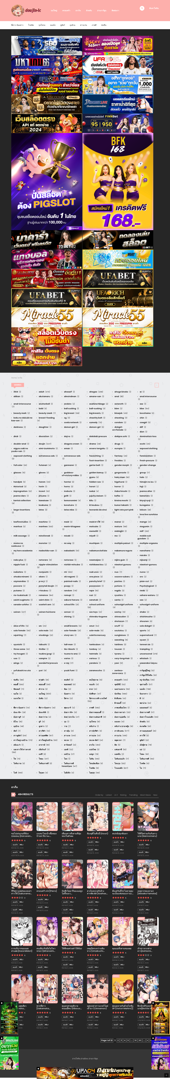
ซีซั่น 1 (21, 845)
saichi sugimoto (23, 600)
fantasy (120, 456)
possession (96, 586)
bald (42, 408)
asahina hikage (98, 404)
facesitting (96, 456)
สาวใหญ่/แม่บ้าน (47, 740)
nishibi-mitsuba (73, 564)
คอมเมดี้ (44, 684)
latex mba (70, 509)
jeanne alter (147, 491)
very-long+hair (123, 658)
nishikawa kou (98, 564)
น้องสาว (69, 693)
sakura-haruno (73, 600)
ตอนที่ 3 (15, 852)
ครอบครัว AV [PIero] (47, 891)
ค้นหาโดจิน (154, 8)
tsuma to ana (72, 653)
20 (140, 1040)
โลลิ (18, 772)
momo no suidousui (17, 544)
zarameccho (97, 670)
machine (44, 522)
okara (43, 576)
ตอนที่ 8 (40, 900)
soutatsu (120, 630)
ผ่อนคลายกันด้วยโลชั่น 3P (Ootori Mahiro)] (122, 1007)
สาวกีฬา (44, 731)
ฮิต (117, 744)
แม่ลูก (93, 754)
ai (141, 391)
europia (119, 448)
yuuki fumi (70, 670)
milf (144, 531)
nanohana (146, 550)
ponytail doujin (48, 586)
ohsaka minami (22, 576)
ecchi (144, 443)
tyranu (119, 653)
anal (119, 396)
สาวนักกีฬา (95, 731)
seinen (19, 612)
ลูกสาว (43, 726)
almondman (71, 396)
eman (68, 448)
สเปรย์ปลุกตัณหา (120, 833)
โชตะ (144, 754)
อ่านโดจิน (76, 1058)
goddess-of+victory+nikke (72, 474)
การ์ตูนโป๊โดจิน (148, 675)
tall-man (70, 644)
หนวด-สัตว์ (96, 740)
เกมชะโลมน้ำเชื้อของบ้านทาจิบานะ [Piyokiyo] (47, 836)
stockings (45, 635)
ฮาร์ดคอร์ (70, 744)
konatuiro (70, 505)
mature (120, 526)
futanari (44, 465)
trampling (146, 649)
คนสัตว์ (68, 679)
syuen (144, 640)
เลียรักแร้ (44, 749)
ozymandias (21, 581)
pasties (119, 581)
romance (45, 595)
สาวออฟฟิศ (45, 735)
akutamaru (45, 396)
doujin (44, 443)
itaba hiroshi (122, 491)
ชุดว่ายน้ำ (145, 684)
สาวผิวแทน (121, 731)
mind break (45, 535)
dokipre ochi (122, 436)
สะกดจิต (145, 726)
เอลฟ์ (68, 749)
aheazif (69, 391)
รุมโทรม (42, 25)
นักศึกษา (95, 693)
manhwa (45, 526)
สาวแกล (95, 735)
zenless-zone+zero (119, 672)
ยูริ (41, 721)
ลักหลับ (89, 10)
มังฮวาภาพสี (146, 712)
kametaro (146, 496)
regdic (119, 590)
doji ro (68, 436)
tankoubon (96, 644)
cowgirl (144, 422)
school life (71, 604)
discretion (45, 436)
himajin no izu (147, 482)
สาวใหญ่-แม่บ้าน (22, 740)
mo (117, 535)
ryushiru (120, 595)
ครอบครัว (66, 10)
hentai (69, 482)
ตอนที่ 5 (141, 902)
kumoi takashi (122, 505)
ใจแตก (43, 772)
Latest (109, 795)
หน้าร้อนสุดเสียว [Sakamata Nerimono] (18, 1008)
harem (44, 482)
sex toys (95, 612)
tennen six (146, 644)
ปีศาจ (68, 698)
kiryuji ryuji (146, 500)
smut (94, 626)
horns (68, 486)
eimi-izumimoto (48, 448)
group (144, 472)
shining (69, 616)
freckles (120, 460)
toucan (119, 649)
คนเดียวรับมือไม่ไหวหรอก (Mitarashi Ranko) (46, 951)
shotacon (121, 621)
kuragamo (146, 505)
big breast (71, 413)
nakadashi (71, 550)
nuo (118, 572)
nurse (144, 572)
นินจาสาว (145, 693)
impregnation (22, 491)
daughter (44, 427)
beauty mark (21, 413)
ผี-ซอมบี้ (120, 703)
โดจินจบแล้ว (121, 758)
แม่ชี (42, 754)
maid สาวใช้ (96, 522)
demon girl (71, 427)
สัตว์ (16, 731)
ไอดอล (94, 772)
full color (20, 465)
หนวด (68, 740)
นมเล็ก (53, 25)
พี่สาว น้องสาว (21, 707)
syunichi (19, 644)
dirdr (17, 436)
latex (42, 509)
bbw (144, 408)
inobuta (69, 491)
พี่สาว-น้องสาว (17, 25)
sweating (121, 640)
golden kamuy (98, 472)
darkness (19, 427)
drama (95, 443)
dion (143, 431)
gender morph (123, 465)
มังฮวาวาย (44, 717)
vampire (44, 658)
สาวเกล (70, 735)
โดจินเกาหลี (45, 763)
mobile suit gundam (144, 537)
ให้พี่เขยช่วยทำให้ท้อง (72, 948)
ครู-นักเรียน (147, 679)
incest (44, 491)
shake (144, 612)
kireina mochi (122, 500)
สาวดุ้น (69, 731)
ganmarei (70, 465)
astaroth (120, 404)
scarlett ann (46, 604)
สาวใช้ (144, 735)
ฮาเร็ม (78, 10)
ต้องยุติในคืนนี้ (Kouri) (97, 833)
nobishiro (19, 572)
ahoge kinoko (122, 391)
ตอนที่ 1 (40, 852)
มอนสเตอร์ (145, 707)
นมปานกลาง (122, 689)
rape (94, 590)
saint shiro (45, 600)
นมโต (17, 693)
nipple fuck (20, 564)
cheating (120, 417)
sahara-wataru (148, 595)
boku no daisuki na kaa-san (21, 419)
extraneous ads (48, 456)
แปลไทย (94, 749)
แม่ (142, 749)
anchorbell (45, 404)
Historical (19, 486)
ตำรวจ (43, 689)
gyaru (94, 477)
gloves (43, 472)
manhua (19, 526)
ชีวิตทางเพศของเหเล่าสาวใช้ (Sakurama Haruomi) (21, 893)
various (94, 658)
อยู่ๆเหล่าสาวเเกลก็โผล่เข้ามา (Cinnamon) (97, 1007)
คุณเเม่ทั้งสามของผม (121, 948)
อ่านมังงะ (84, 1058)
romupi (69, 595)
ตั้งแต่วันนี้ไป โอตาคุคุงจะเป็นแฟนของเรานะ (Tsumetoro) (122, 893)
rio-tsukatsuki (22, 595)
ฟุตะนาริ (69, 707)
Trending (133, 795)
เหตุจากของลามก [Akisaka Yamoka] (147, 892)
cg (67, 417)
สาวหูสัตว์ (20, 735)
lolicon (145, 509)
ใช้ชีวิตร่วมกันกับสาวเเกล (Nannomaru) (147, 835)
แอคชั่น (119, 754)
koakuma (44, 505)
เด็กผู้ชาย (145, 744)
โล (142, 768)
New (155, 795)
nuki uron (95, 572)
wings (18, 663)
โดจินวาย (19, 763)
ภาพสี (94, 25)
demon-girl (96, 427)
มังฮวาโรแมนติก (148, 717)
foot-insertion (98, 460)
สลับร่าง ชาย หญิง (123, 726)
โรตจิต (31, 25)
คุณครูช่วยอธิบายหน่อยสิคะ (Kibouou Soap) (72, 1008)
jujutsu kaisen (97, 496)
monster (44, 543)
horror (119, 486)
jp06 (67, 496)
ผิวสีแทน (120, 698)
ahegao (96, 391)
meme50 (95, 531)
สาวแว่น (83, 25)
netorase (70, 560)
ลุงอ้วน (72, 25)
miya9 (93, 535)
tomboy (95, 649)
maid (68, 522)
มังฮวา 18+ (70, 712)
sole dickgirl (147, 626)
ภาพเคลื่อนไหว (121, 707)
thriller (43, 649)
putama (19, 590)
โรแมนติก (121, 768)
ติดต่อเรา (115, 10)
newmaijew (96, 560)
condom (120, 422)
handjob (19, 482)
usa (16, 658)
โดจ (67, 758)
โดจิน (94, 758)
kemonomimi (72, 500)
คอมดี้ (18, 684)
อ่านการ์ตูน (101, 10)
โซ (16, 758)
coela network (72, 422)
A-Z (116, 795)
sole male (45, 630)
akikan (18, 396)
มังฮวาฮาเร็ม (71, 717)
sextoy (119, 612)
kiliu (92, 500)
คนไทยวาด (95, 679)
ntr (68, 572)
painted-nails (72, 581)
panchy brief (97, 581)
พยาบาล (145, 703)
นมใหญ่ (54, 10)
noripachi (44, 572)
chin (143, 417)
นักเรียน (120, 693)
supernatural (148, 635)
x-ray (68, 663)
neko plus (19, 560)
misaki (68, 535)
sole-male (96, 630)
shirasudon (121, 616)
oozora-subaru (123, 576)
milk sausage (21, 535)
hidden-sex (96, 482)
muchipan (95, 543)
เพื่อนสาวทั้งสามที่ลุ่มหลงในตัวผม (71, 835)
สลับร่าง (94, 726)
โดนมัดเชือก (96, 763)
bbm (118, 408)
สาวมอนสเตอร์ (147, 731)
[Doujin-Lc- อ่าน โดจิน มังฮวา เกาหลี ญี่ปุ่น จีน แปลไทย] (26, 10)
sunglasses (121, 635)
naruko (144, 555)
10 (136, 1040)
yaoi (118, 663)
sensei (69, 612)
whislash (145, 658)
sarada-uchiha (22, 604)
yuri (42, 670)
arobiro (69, 404)
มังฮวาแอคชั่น (122, 717)
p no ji (43, 581)
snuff (118, 626)
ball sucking (71, 408)
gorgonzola (121, 472)
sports (144, 630)
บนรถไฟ (18, 698)
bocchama (146, 413)
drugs (118, 443)
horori (94, 486)
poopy (68, 586)
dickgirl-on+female (119, 428)
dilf (142, 427)
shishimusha (147, 616)
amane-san (96, 396)
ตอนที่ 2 (40, 845)
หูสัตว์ (62, 25)
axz (142, 404)
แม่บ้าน (69, 754)
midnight (120, 531)
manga (145, 522)
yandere (95, 663)
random (70, 590)
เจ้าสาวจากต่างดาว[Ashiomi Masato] (144, 951)
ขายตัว (43, 679)
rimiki (143, 590)
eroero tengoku (98, 448)
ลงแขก (119, 721)
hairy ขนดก (121, 477)
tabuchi (44, 644)
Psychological (148, 586)
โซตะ (43, 758)
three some (21, 649)
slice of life (21, 626)
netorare (45, 560)
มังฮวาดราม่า (122, 712)
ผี (141, 698)
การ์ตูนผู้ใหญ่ (146, 670)
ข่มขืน (103, 25)
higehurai (120, 482)
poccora (19, 586)
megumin (145, 526)
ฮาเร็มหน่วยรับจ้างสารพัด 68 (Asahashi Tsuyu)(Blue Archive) (97, 894)
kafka (118, 496)
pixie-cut (145, 581)
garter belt (96, 465)
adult (44, 391)
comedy (95, 422)
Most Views (145, 795)
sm (42, 626)
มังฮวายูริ (19, 717)
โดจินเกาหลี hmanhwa (69, 765)
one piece (96, 576)
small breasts (73, 626)
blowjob (121, 413)
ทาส (93, 689)
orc (142, 576)
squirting (19, 635)
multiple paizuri (123, 543)
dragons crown (73, 443)
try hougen (20, 653)
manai (119, 522)
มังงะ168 (43, 712)
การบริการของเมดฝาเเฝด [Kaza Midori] (21, 950)
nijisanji (144, 560)
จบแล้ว (94, 684)
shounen (145, 621)
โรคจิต (144, 763)
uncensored (148, 653)
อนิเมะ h (18, 744)
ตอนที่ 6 (40, 1017)
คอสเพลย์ (70, 684)
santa (118, 600)
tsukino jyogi (46, 653)
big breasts (96, 413)
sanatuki (95, 600)
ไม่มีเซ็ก (69, 772)
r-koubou (44, 590)
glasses (19, 472)
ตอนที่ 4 (15, 845)
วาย (67, 726)
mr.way (69, 543)
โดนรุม (120, 763)
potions (119, 586)
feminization (147, 456)
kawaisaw (45, 500)
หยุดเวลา (119, 740)
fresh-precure (148, 460)
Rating (123, 795)
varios (68, 658)
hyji (142, 486)
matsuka (95, 526)
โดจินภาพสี (146, 758)
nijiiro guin (121, 560)
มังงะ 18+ (19, 712)
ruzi (92, 595)
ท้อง (67, 689)
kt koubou (95, 505)
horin (42, 486)
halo (143, 477)
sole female (22, 630)
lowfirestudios (22, 522)
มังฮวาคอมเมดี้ (96, 712)
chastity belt (97, 417)
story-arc (70, 635)
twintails (95, 653)
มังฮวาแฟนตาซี (97, 717)
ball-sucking (97, 408)
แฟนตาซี (120, 749)
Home (13, 378)
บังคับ (43, 698)
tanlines (120, 644)
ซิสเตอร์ (18, 689)
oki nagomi (71, 576)
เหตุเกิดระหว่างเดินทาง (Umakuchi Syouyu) (96, 951)
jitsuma (43, 496)
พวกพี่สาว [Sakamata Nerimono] (43, 1008)
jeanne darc (21, 496)
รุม (66, 721)
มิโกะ (17, 721)
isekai (94, 491)
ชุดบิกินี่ (120, 684)
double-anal (21, 443)
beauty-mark (47, 413)
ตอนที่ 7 (40, 907)
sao (143, 600)
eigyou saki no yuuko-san (19, 450)
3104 (17, 391)
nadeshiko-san (47, 550)
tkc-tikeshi (71, 649)
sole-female (72, 630)
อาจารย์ (44, 744)
